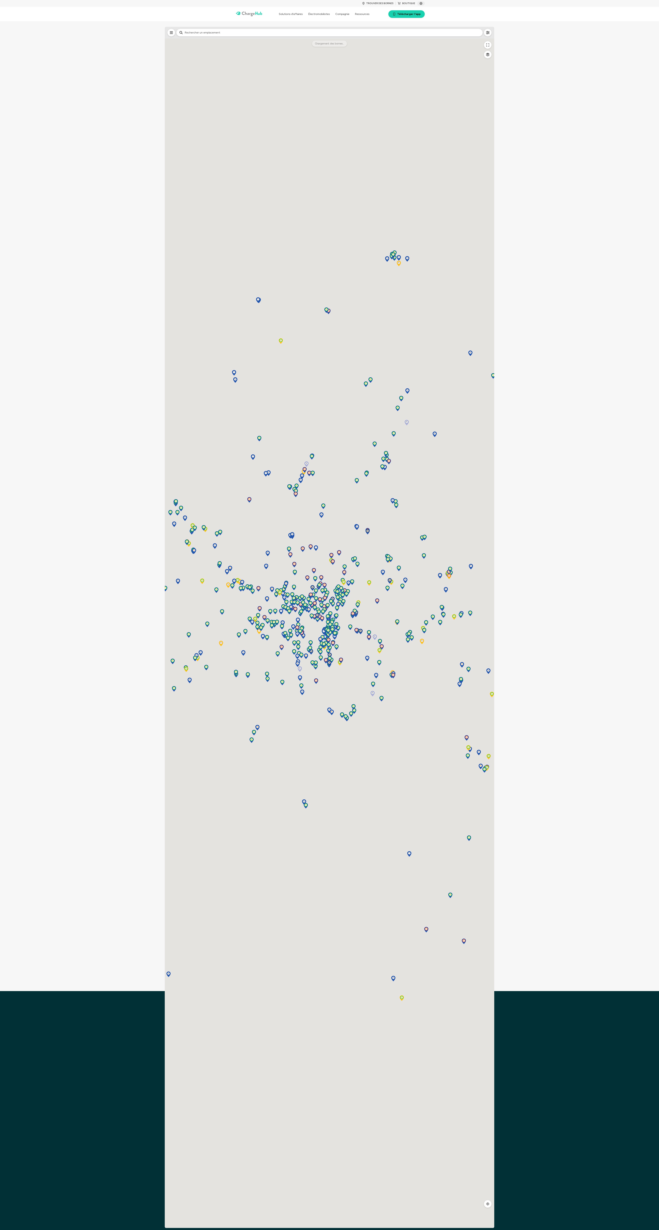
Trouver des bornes (380, 3)
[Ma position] (488, 1204)
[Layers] (488, 54)
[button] (344, 573)
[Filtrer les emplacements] (171, 32)
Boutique (408, 3)
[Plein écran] (488, 45)
